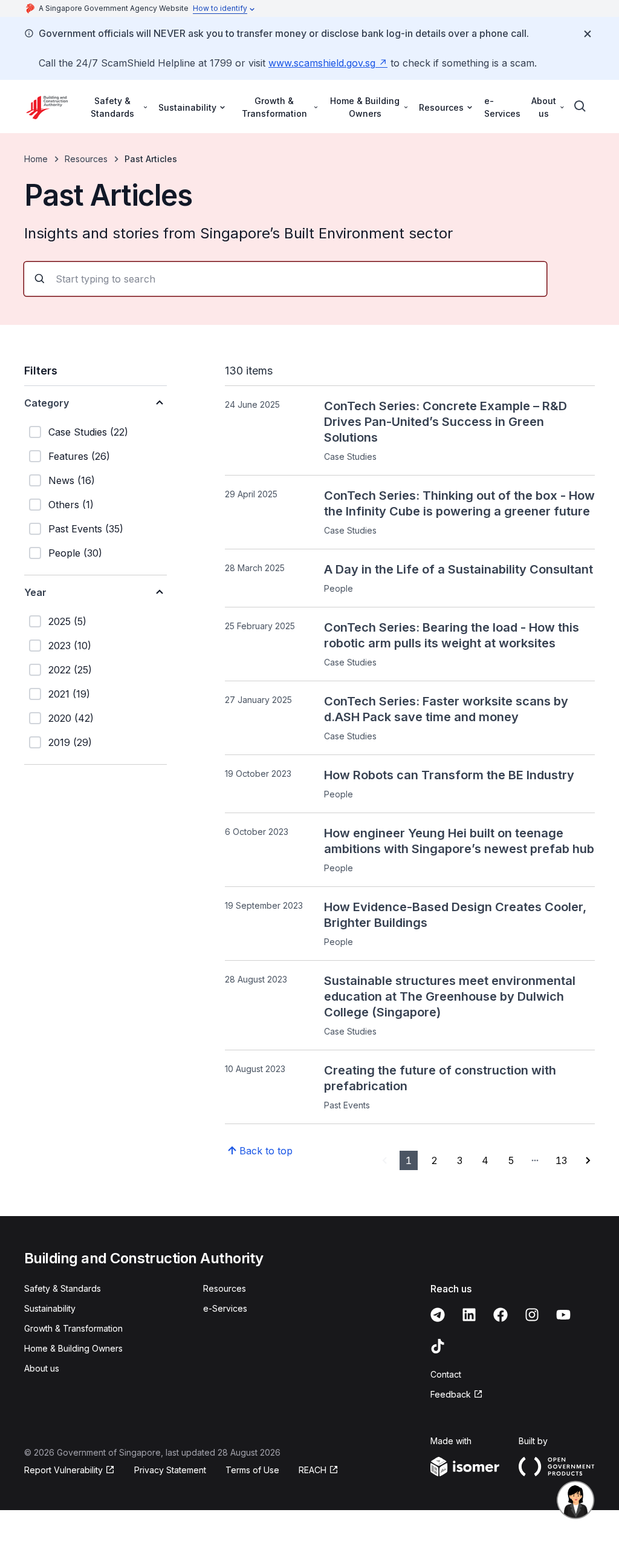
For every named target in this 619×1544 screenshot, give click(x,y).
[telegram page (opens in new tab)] (437, 1314)
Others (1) (71, 505)
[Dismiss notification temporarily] (587, 33)
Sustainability (50, 1308)
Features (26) (79, 456)
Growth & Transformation (73, 1328)
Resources (86, 159)
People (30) (75, 553)
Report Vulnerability (63, 1470)
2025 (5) (67, 621)
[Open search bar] (580, 106)
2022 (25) (70, 670)
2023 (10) (69, 646)
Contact (445, 1374)
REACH (319, 1470)
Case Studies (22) (88, 432)
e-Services (502, 107)
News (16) (71, 480)
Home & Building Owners (73, 1348)
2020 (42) (71, 718)
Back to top (266, 1151)
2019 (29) (70, 742)
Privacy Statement (170, 1470)
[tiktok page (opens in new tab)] (437, 1346)
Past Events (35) (85, 529)
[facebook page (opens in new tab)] (500, 1314)
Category (46, 403)
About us (41, 1368)
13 (561, 1160)
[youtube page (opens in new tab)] (563, 1314)
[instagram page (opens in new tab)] (532, 1314)
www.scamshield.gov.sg (327, 63)
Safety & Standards (62, 1288)
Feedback (456, 1395)
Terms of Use (252, 1470)
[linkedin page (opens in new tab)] (469, 1314)
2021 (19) (69, 694)
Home (36, 159)
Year (35, 592)
